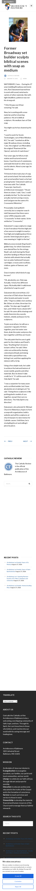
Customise (18, 881)
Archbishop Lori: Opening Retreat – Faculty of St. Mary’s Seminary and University (18, 578)
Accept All (18, 876)
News (25, 78)
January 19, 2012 (12, 78)
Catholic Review (13, 75)
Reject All (18, 887)
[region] (18, 874)
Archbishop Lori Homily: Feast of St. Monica (19, 839)
